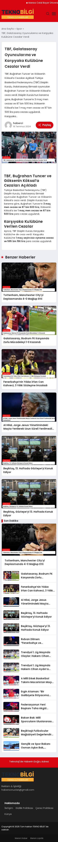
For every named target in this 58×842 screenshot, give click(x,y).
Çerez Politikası (44, 808)
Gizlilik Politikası (24, 808)
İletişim (9, 808)
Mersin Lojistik (36, 838)
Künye (8, 814)
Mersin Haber (21, 838)
